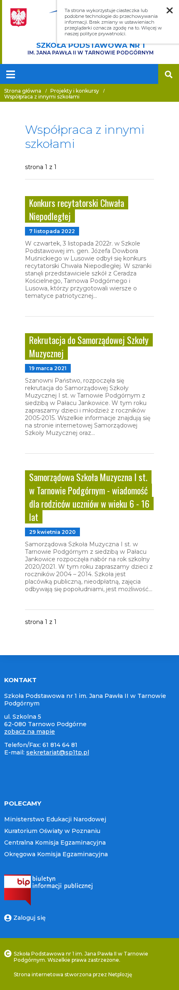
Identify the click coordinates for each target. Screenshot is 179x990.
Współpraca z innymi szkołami (42, 96)
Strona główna (22, 91)
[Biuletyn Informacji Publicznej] (48, 903)
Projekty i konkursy (74, 91)
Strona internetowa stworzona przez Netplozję (73, 974)
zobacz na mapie (29, 731)
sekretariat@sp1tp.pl (57, 752)
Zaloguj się (29, 917)
